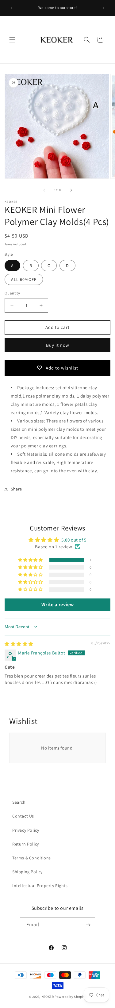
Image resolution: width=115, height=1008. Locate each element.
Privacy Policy (25, 830)
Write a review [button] (57, 604)
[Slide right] (71, 190)
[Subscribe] (88, 925)
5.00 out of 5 (73, 540)
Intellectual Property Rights (40, 885)
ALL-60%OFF (23, 279)
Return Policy (25, 844)
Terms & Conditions (31, 858)
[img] (19, 644)
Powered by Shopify (70, 996)
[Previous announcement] (11, 8)
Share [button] (16, 489)
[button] (12, 39)
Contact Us (23, 816)
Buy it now (57, 345)
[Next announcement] (103, 8)
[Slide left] (44, 190)
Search (19, 802)
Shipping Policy (27, 871)
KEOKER (47, 996)
